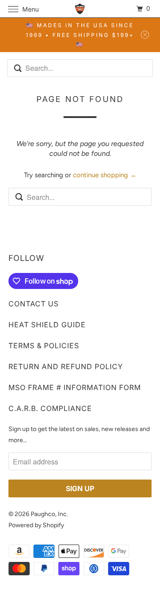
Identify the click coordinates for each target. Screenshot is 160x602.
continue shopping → (104, 175)
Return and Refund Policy (65, 366)
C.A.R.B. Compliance (50, 408)
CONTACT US (33, 303)
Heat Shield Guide (47, 324)
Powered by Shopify (36, 525)
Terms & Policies (43, 345)
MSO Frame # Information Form (74, 387)
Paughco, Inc (49, 514)
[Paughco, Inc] (80, 8)
